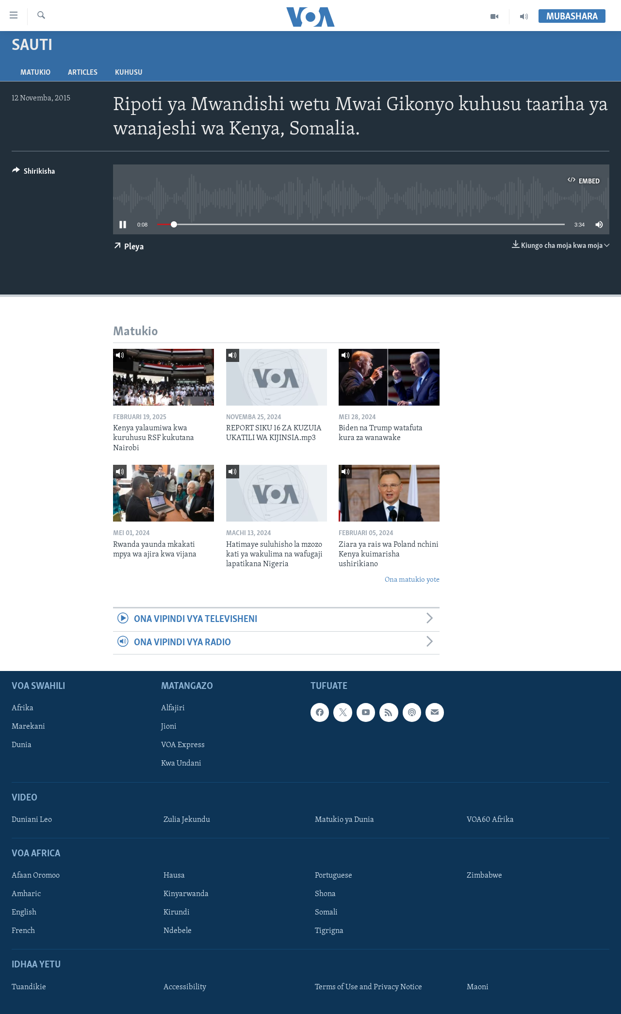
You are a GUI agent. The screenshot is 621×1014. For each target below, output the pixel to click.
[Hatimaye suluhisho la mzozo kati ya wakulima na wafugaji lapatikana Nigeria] (276, 493)
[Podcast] (412, 712)
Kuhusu (129, 73)
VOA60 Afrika (490, 820)
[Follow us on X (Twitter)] (342, 712)
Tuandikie (29, 987)
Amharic (26, 894)
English (24, 912)
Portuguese (333, 876)
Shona (325, 894)
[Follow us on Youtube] (366, 712)
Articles (83, 73)
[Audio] (524, 16)
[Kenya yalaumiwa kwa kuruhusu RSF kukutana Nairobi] (163, 377)
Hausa (174, 876)
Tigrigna (329, 931)
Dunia (22, 745)
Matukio (35, 73)
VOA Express (183, 745)
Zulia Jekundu (186, 820)
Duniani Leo (32, 820)
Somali (326, 912)
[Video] (494, 16)
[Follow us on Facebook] (319, 712)
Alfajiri (173, 708)
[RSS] (388, 712)
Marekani (28, 727)
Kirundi (176, 912)
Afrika (22, 708)
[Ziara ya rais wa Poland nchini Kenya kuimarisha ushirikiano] (389, 493)
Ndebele (177, 931)
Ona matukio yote (412, 580)
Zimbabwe (484, 876)
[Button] (33, 173)
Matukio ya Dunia (344, 820)
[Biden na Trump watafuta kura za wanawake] (389, 377)
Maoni (478, 987)
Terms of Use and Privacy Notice (368, 987)
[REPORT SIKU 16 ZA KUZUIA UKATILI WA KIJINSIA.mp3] (276, 377)
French (23, 931)
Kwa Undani (181, 764)
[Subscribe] (434, 712)
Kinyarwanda (186, 894)
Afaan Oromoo (36, 876)
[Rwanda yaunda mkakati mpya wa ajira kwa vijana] (163, 493)
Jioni (169, 727)
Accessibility (184, 987)
